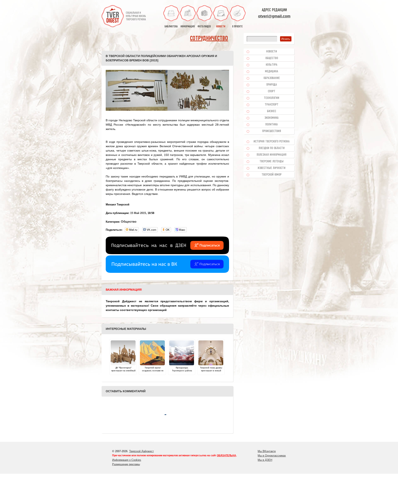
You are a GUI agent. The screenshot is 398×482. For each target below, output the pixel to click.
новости (220, 26)
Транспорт (271, 104)
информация (188, 26)
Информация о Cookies (126, 459)
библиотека (171, 26)
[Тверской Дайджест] (113, 16)
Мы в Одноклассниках (272, 455)
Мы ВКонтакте (267, 451)
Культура (271, 64)
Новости (271, 51)
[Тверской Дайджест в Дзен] (167, 253)
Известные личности (271, 168)
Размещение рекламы (126, 464)
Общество (128, 221)
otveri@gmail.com (274, 16)
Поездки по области (272, 148)
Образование (271, 78)
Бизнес (271, 111)
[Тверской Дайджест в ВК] (167, 271)
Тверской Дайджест (141, 451)
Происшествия (271, 131)
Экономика (272, 118)
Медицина (271, 71)
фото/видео (204, 26)
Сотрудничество (209, 38)
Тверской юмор (272, 174)
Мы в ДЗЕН (265, 459)
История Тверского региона (272, 141)
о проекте (237, 26)
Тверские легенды (272, 161)
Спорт (271, 91)
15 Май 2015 (138, 213)
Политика (271, 124)
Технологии (271, 98)
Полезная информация (271, 154)
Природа (271, 84)
